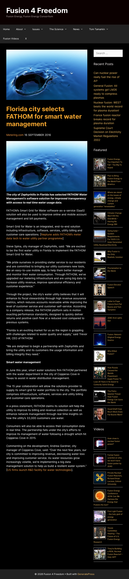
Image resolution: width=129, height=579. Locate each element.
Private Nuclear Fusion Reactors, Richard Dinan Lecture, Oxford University (114, 478)
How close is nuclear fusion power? (113, 441)
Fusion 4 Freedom (37, 10)
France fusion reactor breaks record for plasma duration (107, 119)
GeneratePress (86, 574)
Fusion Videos (11, 38)
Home (6, 29)
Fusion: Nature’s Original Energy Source (114, 337)
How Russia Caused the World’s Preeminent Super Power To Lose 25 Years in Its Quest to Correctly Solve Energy (107, 376)
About (19, 29)
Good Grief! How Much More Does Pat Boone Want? (115, 412)
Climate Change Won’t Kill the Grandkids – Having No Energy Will (114, 218)
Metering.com (15, 134)
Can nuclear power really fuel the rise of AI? (106, 76)
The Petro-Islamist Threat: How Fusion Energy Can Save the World (115, 397)
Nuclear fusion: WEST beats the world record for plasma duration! (108, 106)
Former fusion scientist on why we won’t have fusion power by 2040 (114, 460)
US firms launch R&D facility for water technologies (39, 469)
